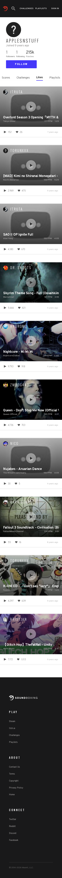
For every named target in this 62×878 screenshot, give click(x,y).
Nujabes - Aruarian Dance (22, 469)
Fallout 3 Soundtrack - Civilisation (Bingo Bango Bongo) (31, 528)
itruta (16, 91)
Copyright (14, 781)
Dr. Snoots (20, 267)
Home (12, 794)
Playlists (41, 8)
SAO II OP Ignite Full (18, 235)
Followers (10, 56)
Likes (39, 77)
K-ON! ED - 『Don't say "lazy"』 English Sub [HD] (31, 586)
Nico (14, 443)
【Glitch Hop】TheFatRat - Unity (27, 645)
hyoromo (18, 326)
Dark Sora (20, 502)
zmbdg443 (19, 384)
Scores (6, 78)
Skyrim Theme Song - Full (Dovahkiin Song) (31, 293)
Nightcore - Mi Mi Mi (18, 352)
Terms (12, 774)
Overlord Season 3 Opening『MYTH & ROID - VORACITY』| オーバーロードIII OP (31, 118)
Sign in (55, 8)
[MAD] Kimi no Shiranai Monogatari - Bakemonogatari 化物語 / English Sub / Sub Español (31, 176)
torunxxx (19, 150)
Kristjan (18, 619)
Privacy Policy (16, 787)
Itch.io (12, 728)
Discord (12, 833)
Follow (21, 64)
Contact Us (14, 767)
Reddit (12, 826)
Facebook (13, 840)
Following (20, 56)
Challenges (27, 8)
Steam (12, 721)
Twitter (12, 819)
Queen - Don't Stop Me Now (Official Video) (31, 410)
